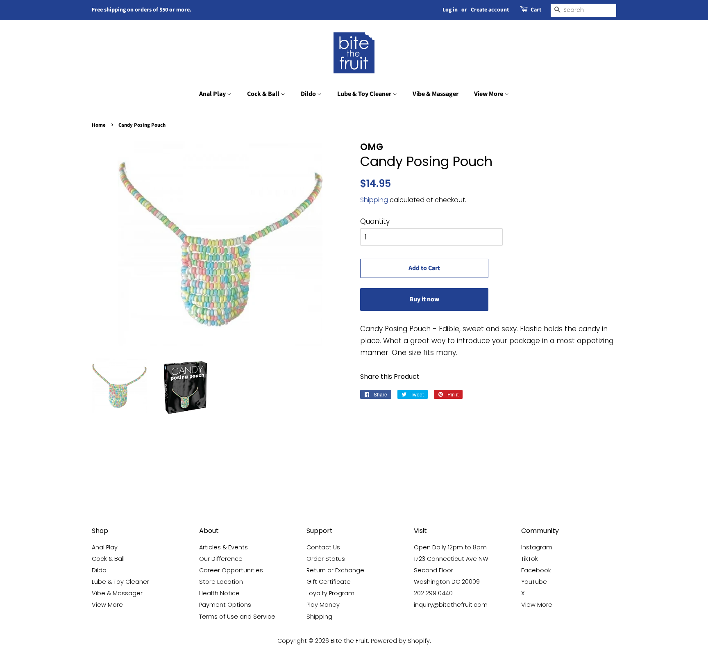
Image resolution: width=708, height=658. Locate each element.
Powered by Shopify (400, 641)
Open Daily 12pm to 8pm (450, 547)
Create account (490, 10)
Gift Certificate (328, 582)
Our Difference (221, 559)
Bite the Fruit (349, 641)
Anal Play (213, 93)
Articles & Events (223, 547)
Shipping (374, 200)
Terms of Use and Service (237, 616)
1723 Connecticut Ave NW (451, 559)
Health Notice (219, 593)
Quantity (375, 221)
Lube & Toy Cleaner (365, 93)
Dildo (309, 93)
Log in (450, 10)
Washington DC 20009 (447, 582)
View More (489, 93)
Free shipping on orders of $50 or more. (141, 10)
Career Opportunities (231, 570)
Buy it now (424, 299)
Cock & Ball (264, 93)
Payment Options (225, 605)
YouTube (534, 582)
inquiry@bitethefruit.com (451, 605)
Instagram (536, 547)
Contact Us (323, 547)
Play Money (323, 605)
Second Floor (433, 570)
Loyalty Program (330, 593)
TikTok (529, 559)
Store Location (221, 582)
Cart (536, 10)
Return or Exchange (335, 570)
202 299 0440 (433, 593)
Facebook (536, 570)
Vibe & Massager (435, 93)
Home (99, 125)
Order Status (325, 559)
